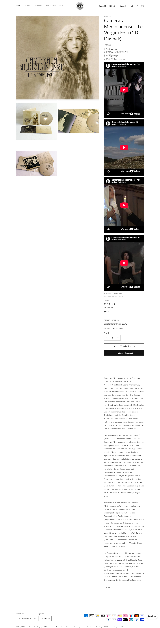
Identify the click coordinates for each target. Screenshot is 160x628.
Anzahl (106, 333)
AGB (74, 627)
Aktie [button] (108, 587)
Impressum (81, 627)
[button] (18, 5)
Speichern (90, 627)
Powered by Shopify (35, 627)
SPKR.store (24, 627)
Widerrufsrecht (49, 627)
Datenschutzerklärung (63, 627)
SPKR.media (108, 627)
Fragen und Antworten (121, 627)
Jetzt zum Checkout (124, 353)
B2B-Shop (99, 627)
